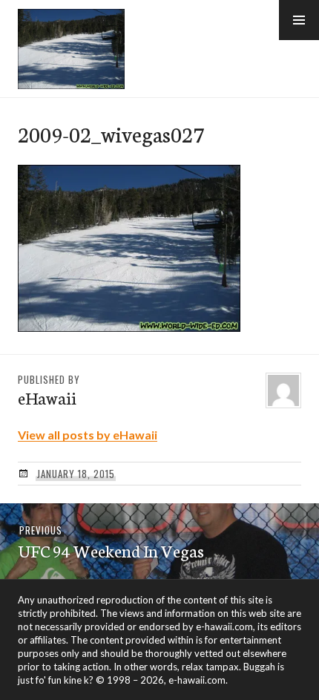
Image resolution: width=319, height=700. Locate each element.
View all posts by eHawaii (87, 435)
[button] (299, 20)
